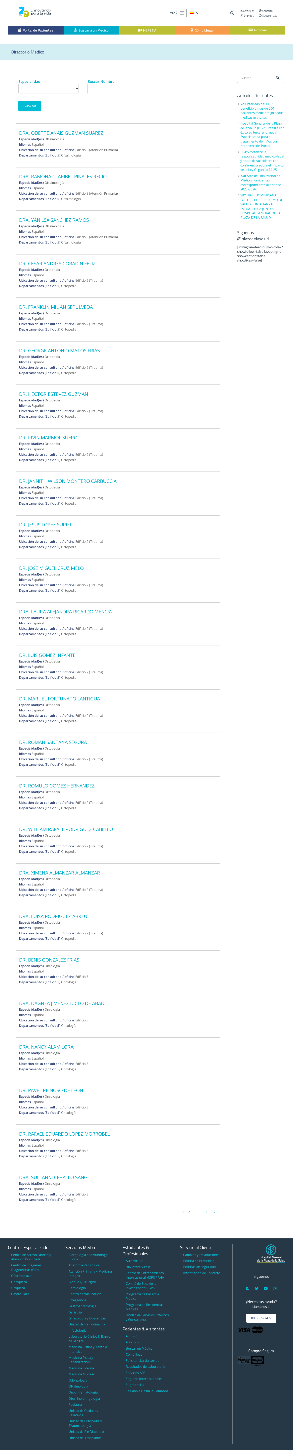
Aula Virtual (134, 1261)
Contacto (267, 11)
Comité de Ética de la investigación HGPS (141, 1285)
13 (207, 1212)
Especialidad (29, 81)
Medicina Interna (81, 1368)
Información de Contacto (201, 1273)
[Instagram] (274, 1288)
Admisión (133, 1336)
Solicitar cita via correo (142, 1360)
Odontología (78, 1380)
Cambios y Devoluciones (201, 1255)
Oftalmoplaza (21, 1276)
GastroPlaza (20, 1294)
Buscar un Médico (139, 1348)
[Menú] (182, 13)
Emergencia (77, 1300)
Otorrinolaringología (84, 1398)
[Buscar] (232, 13)
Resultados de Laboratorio (146, 1366)
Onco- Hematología (83, 1392)
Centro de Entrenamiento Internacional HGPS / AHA (145, 1275)
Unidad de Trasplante (85, 1438)
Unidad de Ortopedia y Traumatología (85, 1423)
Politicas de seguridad (199, 1267)
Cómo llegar (135, 1354)
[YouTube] (265, 1288)
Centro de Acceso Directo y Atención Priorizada (31, 1257)
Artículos (249, 11)
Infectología (78, 1330)
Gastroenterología (82, 1306)
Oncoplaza (19, 1282)
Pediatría (75, 1404)
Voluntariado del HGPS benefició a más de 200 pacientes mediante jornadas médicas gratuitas (261, 111)
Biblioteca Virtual (138, 1267)
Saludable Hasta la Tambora (147, 1391)
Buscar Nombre (101, 81)
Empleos (248, 15)
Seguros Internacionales (144, 1379)
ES (196, 13)
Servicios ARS (136, 1373)
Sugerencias (269, 15)
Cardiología (77, 1288)
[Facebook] (247, 1288)
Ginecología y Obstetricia (87, 1318)
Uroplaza (18, 1288)
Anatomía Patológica (84, 1265)
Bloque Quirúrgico (82, 1282)
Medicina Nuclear (81, 1374)
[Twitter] (256, 1288)
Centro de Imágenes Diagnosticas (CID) (26, 1267)
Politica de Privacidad (198, 1261)
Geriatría (75, 1312)
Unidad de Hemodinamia (87, 1324)
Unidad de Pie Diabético (86, 1431)
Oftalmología (78, 1386)
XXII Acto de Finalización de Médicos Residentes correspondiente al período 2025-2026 (260, 182)
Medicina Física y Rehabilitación (81, 1359)
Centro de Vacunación (85, 1294)
